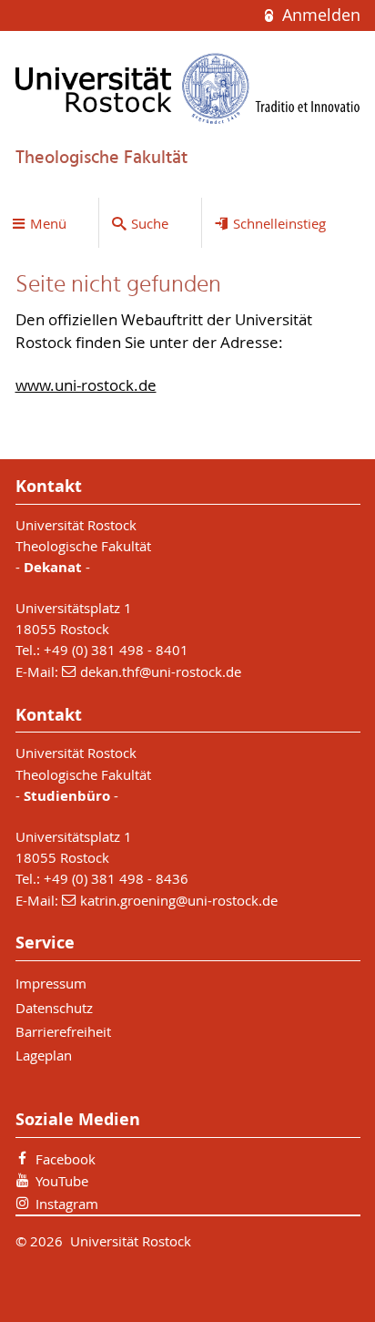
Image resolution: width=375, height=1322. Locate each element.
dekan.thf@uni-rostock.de (160, 671)
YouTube (61, 1181)
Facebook (65, 1159)
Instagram (66, 1203)
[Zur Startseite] (187, 88)
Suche (149, 223)
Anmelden (319, 15)
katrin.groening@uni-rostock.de (179, 900)
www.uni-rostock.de (86, 385)
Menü (48, 223)
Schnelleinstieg (279, 223)
